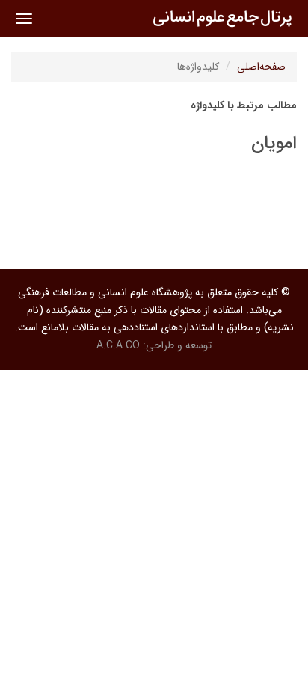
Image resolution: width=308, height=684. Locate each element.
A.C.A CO (118, 345)
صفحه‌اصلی (261, 66)
